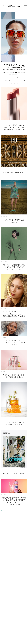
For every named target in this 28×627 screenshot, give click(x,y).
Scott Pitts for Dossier (14, 474)
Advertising (6, 69)
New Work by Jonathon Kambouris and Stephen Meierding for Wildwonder (14, 501)
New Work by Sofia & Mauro (14, 221)
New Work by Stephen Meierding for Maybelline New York (14, 314)
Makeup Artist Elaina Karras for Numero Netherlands (14, 267)
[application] (14, 290)
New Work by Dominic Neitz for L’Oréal (14, 376)
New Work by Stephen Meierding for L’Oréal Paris (14, 343)
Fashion (15, 69)
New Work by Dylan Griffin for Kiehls (14, 424)
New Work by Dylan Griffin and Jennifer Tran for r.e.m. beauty (14, 127)
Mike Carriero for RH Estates (14, 174)
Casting (11, 69)
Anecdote (16, 74)
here (16, 72)
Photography (21, 69)
